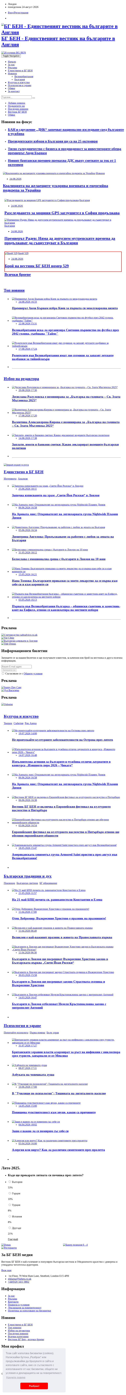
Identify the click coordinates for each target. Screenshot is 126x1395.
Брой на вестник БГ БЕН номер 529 (37, 266)
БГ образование (48, 883)
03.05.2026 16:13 (28, 599)
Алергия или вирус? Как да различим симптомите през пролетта (58, 1150)
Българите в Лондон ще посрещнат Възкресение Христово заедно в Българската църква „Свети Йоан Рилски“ (60, 960)
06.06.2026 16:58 (28, 507)
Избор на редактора (19, 1330)
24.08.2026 (15, 178)
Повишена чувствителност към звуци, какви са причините (54, 1112)
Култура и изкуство (19, 82)
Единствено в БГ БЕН (20, 70)
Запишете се (9, 670)
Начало (12, 61)
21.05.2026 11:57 (28, 893)
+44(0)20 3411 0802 (18, 1281)
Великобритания (23, 76)
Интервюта (10, 478)
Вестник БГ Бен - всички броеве (26, 1339)
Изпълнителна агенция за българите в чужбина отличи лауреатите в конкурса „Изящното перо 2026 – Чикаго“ (61, 763)
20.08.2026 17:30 (28, 390)
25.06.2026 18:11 (28, 488)
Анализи (23, 478)
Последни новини (18, 1333)
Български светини (27, 883)
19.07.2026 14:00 (28, 733)
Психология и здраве (19, 85)
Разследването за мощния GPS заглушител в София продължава (62, 213)
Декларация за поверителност (24, 1307)
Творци (8, 723)
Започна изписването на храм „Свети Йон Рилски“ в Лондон (55, 495)
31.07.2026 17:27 (28, 1045)
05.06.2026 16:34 (28, 530)
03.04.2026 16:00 (28, 1143)
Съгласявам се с (23, 673)
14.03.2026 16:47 (28, 997)
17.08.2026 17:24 (28, 349)
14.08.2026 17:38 (28, 438)
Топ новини (14, 1327)
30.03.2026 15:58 (28, 975)
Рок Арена (31, 723)
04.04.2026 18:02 (28, 1124)
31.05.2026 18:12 (28, 552)
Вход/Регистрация (18, 12)
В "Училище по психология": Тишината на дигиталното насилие (59, 1093)
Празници (9, 883)
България (19, 79)
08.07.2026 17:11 (28, 1068)
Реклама (12, 67)
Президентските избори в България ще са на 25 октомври (53, 141)
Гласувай (13, 1239)
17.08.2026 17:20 (28, 415)
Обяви (11, 88)
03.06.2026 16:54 (28, 825)
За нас (11, 64)
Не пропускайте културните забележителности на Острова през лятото (62, 739)
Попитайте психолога (16, 1032)
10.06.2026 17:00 (28, 1087)
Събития (18, 723)
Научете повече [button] (15, 1377)
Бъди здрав (53, 1032)
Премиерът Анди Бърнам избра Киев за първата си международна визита (65, 308)
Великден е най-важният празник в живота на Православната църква (62, 937)
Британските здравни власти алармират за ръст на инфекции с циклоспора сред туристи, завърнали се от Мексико (66, 1053)
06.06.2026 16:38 (28, 800)
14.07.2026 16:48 (28, 755)
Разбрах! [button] (34, 1386)
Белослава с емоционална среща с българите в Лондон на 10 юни (58, 559)
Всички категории (18, 1336)
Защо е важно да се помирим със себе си (40, 1131)
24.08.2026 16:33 (28, 301)
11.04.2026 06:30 (28, 952)
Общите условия (33, 673)
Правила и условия (18, 1304)
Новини (12, 73)
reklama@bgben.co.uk (19, 1278)
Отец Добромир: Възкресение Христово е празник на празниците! (59, 918)
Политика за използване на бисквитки (29, 1310)
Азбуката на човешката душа (33, 1074)
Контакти (13, 1301)
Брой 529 (23, 253)
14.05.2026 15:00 (28, 1105)
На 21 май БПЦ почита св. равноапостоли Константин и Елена (57, 899)
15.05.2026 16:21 (28, 574)
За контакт (14, 91)
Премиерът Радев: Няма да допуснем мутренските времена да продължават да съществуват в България (59, 240)
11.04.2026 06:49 (28, 930)
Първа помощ (37, 1032)
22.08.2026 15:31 (28, 323)
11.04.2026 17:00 (28, 912)
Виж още (6, 1270)
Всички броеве (17, 274)
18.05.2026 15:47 (28, 848)
